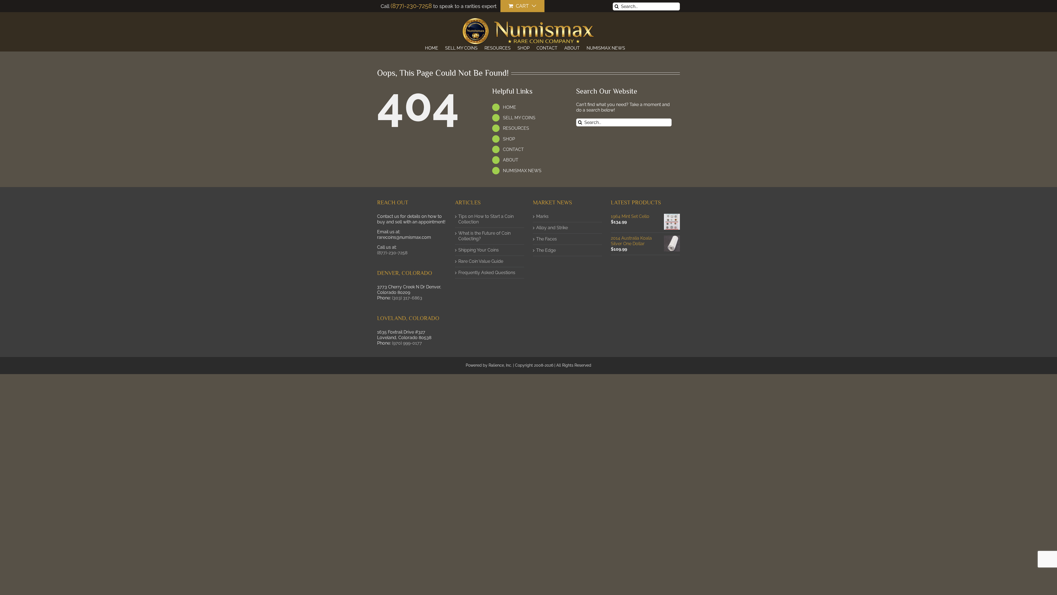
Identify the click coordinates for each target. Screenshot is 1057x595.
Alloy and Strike (552, 227)
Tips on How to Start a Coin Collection (486, 219)
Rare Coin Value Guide (480, 261)
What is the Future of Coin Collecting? (484, 236)
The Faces (546, 239)
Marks (542, 216)
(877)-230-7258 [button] (392, 252)
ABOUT (510, 160)
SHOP (509, 139)
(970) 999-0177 (407, 343)
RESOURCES (516, 128)
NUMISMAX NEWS (522, 170)
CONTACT (513, 149)
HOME (509, 107)
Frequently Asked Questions (486, 272)
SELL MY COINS (519, 117)
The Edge (546, 250)
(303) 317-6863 (407, 298)
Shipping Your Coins (478, 250)
